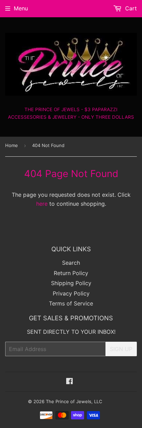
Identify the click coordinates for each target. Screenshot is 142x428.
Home (11, 145)
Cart (130, 8)
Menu (21, 8)
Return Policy (71, 273)
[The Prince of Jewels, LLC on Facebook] (69, 381)
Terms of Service (71, 303)
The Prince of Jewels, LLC (74, 401)
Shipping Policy (71, 283)
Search (71, 262)
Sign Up (121, 349)
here (42, 203)
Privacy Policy (71, 293)
